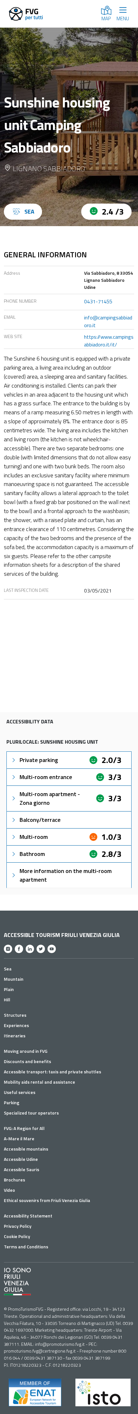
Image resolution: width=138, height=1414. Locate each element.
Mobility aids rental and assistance (39, 1082)
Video (9, 1190)
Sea (8, 968)
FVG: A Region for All (24, 1128)
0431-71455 (98, 301)
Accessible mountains (26, 1148)
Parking (11, 1102)
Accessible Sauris (21, 1169)
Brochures (14, 1179)
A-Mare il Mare (19, 1138)
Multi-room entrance (46, 777)
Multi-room (34, 836)
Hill (7, 999)
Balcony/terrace (40, 819)
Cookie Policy (17, 1236)
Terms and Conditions (26, 1246)
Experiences (16, 1025)
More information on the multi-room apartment (66, 875)
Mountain (13, 979)
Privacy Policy (17, 1226)
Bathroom (32, 853)
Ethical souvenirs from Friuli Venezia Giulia (47, 1200)
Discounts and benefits (27, 1061)
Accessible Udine (21, 1159)
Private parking (39, 760)
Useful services (19, 1092)
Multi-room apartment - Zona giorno (50, 798)
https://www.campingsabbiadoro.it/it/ (109, 340)
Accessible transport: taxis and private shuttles (52, 1071)
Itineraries (14, 1035)
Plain (9, 989)
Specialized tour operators (31, 1112)
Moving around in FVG (25, 1051)
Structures (15, 1015)
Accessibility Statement (28, 1215)
